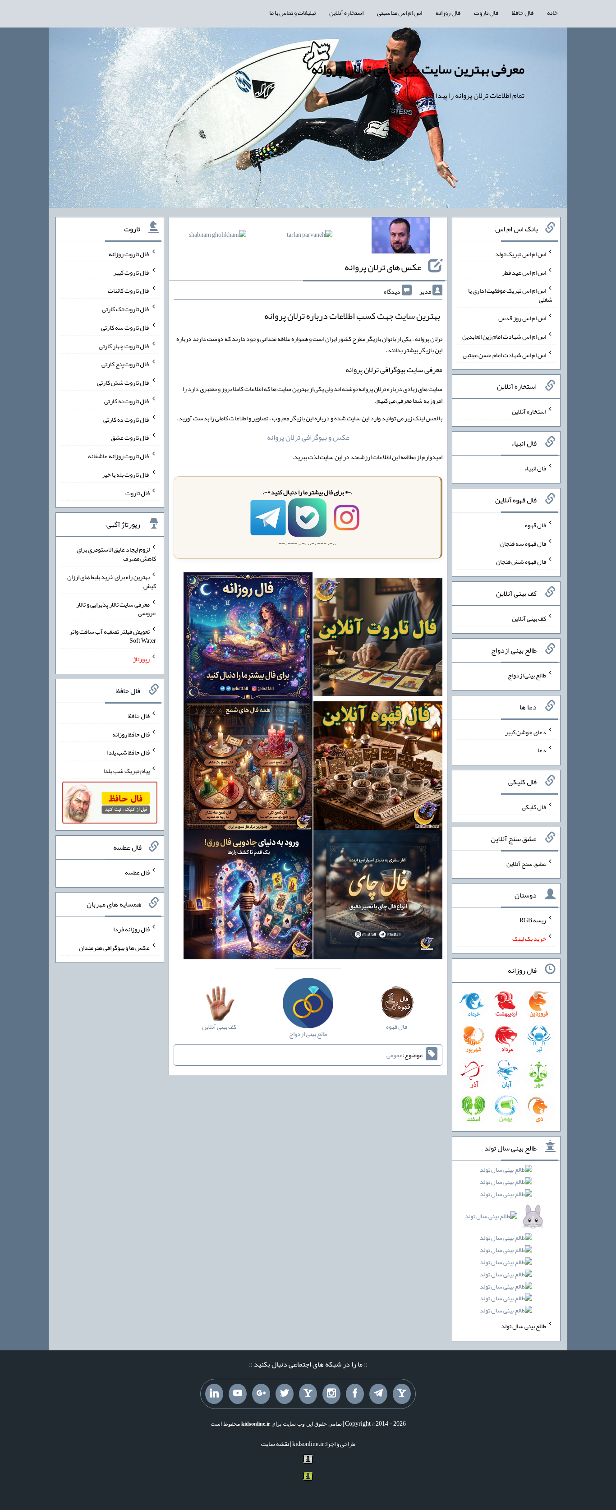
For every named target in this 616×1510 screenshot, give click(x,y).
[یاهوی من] (402, 1394)
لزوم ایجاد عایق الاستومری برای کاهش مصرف (116, 554)
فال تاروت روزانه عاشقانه (119, 456)
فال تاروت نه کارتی (127, 401)
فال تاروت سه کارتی (125, 327)
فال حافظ (522, 12)
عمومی (394, 1055)
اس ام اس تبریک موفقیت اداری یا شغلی (510, 295)
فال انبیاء (535, 468)
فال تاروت (486, 12)
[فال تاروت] (377, 638)
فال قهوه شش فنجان (521, 561)
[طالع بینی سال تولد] (506, 1243)
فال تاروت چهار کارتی (124, 345)
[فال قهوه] (377, 767)
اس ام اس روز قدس (522, 318)
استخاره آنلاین (346, 12)
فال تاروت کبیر (131, 272)
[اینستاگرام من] (331, 1394)
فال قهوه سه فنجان (523, 543)
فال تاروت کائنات (129, 290)
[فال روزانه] (248, 638)
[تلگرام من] (378, 1394)
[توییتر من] (285, 1394)
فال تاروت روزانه (129, 254)
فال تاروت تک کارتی (126, 309)
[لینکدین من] (214, 1394)
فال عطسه (137, 872)
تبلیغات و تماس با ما (292, 12)
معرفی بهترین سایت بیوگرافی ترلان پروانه (417, 69)
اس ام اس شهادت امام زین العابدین (504, 336)
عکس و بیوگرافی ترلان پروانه (308, 437)
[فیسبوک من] (355, 1394)
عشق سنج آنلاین (526, 863)
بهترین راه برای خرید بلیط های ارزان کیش (111, 581)
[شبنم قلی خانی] (217, 236)
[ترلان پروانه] (309, 236)
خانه (552, 12)
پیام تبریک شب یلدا (126, 770)
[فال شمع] (248, 767)
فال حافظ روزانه (131, 733)
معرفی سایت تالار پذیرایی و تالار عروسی (116, 608)
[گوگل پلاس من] (261, 1394)
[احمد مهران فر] (401, 237)
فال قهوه (535, 525)
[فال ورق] (248, 896)
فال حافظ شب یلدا (128, 752)
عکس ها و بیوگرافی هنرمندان (114, 947)
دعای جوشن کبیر (525, 731)
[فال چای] (377, 896)
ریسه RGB (532, 920)
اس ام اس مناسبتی (399, 12)
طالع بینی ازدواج (527, 675)
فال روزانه (448, 12)
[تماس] (308, 1394)
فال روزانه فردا (131, 929)
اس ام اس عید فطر (524, 272)
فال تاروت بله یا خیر (126, 474)
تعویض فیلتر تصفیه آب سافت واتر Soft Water (112, 636)
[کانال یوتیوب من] (238, 1394)
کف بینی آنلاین (529, 618)
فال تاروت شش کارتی (123, 382)
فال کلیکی (534, 807)
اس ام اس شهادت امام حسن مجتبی (504, 354)
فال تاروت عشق (130, 437)
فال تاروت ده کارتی (126, 419)
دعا (542, 750)
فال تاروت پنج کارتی (125, 364)
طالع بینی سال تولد (523, 1326)
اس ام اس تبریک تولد (520, 254)
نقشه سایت (275, 1443)
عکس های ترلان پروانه (383, 267)
